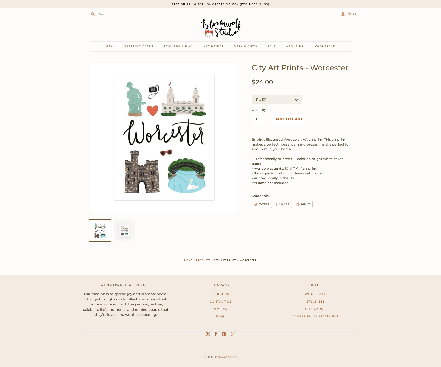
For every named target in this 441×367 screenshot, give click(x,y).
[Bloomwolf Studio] (220, 27)
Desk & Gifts (245, 46)
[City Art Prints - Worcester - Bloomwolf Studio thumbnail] (124, 230)
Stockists (315, 301)
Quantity (259, 110)
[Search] (93, 14)
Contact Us (220, 301)
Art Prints (213, 46)
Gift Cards (315, 309)
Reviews (221, 309)
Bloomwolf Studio (225, 357)
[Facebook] (216, 335)
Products (203, 260)
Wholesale (324, 46)
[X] (208, 335)
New (110, 46)
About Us (220, 294)
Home (188, 260)
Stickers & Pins (178, 46)
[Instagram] (233, 335)
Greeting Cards (139, 46)
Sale (271, 46)
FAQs (220, 316)
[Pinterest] (224, 335)
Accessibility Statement (315, 316)
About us (295, 46)
